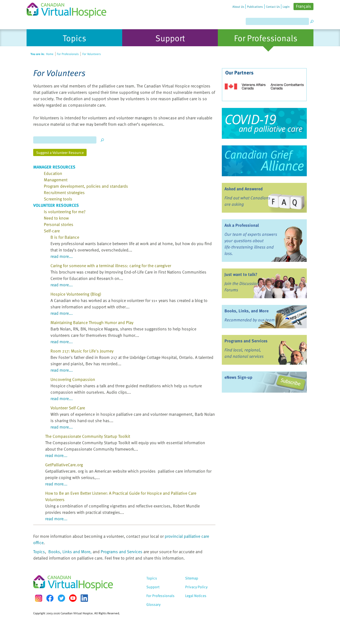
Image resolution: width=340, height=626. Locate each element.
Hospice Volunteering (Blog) (75, 294)
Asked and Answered (243, 189)
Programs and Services (121, 551)
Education (53, 173)
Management (55, 180)
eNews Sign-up (238, 377)
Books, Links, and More (246, 311)
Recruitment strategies (64, 192)
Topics (39, 551)
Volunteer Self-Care (67, 408)
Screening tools (58, 199)
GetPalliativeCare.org (64, 464)
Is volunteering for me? (65, 211)
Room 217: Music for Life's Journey (81, 351)
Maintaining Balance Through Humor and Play (91, 322)
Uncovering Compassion (72, 379)
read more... (61, 256)
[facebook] (50, 598)
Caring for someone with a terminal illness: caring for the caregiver (110, 265)
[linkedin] (84, 598)
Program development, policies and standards (86, 186)
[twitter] (61, 598)
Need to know (56, 218)
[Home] (70, 9)
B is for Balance (64, 237)
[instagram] (38, 598)
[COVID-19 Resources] (264, 123)
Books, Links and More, (70, 551)
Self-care (52, 231)
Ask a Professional (241, 225)
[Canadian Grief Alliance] (264, 160)
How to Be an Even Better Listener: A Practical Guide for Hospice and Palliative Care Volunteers (120, 496)
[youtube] (72, 598)
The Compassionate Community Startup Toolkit (87, 436)
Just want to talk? (240, 274)
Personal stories (58, 224)
